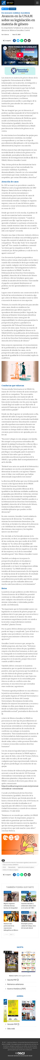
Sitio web (10, 1029)
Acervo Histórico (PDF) (16, 989)
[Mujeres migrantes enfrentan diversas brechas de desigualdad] (11, 896)
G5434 (4, 867)
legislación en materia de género (26, 867)
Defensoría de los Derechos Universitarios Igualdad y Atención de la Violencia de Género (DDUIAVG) (20, 863)
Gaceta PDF (11, 980)
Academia (12, 9)
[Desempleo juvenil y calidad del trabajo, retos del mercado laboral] (28, 916)
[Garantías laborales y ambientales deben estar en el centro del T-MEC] (28, 896)
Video (6, 9)
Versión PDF (12, 1024)
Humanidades (12, 867)
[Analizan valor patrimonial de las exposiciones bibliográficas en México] (11, 916)
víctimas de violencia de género (10, 870)
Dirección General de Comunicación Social (20, 1055)
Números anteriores (15, 984)
